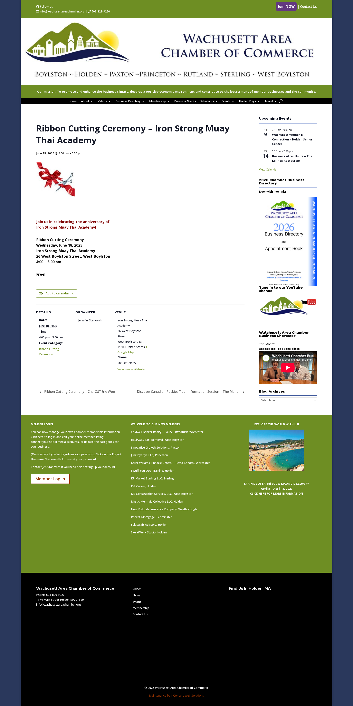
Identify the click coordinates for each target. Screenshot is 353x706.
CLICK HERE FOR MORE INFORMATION (276, 493)
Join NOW (286, 6)
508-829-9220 (100, 11)
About (85, 101)
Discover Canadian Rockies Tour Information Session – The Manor (189, 391)
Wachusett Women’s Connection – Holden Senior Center (292, 139)
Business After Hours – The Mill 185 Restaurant (292, 158)
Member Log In (50, 479)
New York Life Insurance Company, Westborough (164, 509)
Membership (157, 101)
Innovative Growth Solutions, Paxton (155, 447)
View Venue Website (131, 369)
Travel (269, 101)
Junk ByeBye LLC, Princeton (149, 455)
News (136, 595)
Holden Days (247, 101)
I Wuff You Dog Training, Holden (152, 471)
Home (72, 101)
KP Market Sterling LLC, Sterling (152, 478)
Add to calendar (57, 293)
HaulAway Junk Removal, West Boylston (157, 440)
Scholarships (208, 101)
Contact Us (308, 6)
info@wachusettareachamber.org (62, 11)
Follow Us (46, 6)
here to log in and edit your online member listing (71, 437)
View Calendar (268, 169)
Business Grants (185, 101)
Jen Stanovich (51, 467)
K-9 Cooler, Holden (143, 486)
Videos (102, 101)
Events (225, 101)
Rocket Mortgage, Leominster (151, 517)
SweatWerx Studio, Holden (149, 532)
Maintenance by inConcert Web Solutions (176, 695)
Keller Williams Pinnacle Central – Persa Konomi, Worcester (170, 463)
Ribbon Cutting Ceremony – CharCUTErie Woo (79, 391)
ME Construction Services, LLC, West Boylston (162, 494)
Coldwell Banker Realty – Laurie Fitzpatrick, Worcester (167, 432)
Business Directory (128, 101)
